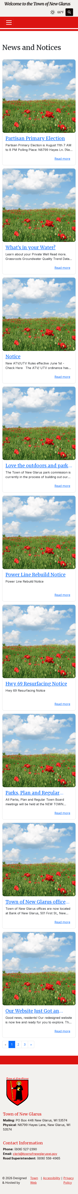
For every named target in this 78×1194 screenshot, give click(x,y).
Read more (62, 159)
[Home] (37, 4)
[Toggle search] (69, 12)
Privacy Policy (68, 1180)
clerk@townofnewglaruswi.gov (35, 1154)
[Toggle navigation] (9, 22)
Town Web (34, 1180)
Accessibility (51, 1178)
